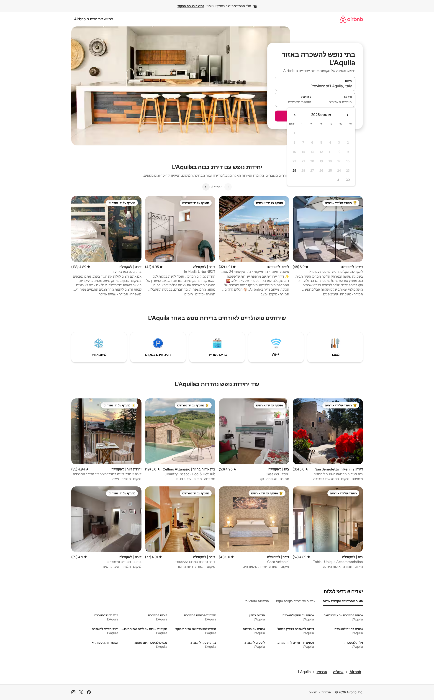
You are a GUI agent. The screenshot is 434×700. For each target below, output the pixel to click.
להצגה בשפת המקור (190, 6)
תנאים (313, 692)
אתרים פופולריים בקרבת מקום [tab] (296, 601)
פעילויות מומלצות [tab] (257, 601)
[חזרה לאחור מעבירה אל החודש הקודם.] (347, 115)
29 (294, 170)
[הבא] (206, 187)
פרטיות (326, 692)
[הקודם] (228, 187)
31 (339, 180)
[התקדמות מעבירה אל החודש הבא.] (295, 115)
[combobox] (315, 86)
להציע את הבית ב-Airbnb (93, 19)
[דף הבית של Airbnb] (351, 19)
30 (348, 180)
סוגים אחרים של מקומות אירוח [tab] (343, 601)
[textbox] (335, 102)
